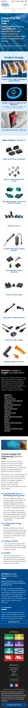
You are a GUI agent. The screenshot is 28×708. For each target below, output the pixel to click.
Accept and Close (14, 704)
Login (17, 1)
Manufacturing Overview (14, 46)
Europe (14, 671)
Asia (14, 673)
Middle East (14, 675)
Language (3, 1)
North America (14, 668)
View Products (14, 622)
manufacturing (21, 598)
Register (22, 1)
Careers (13, 1)
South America (14, 670)
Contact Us (14, 680)
